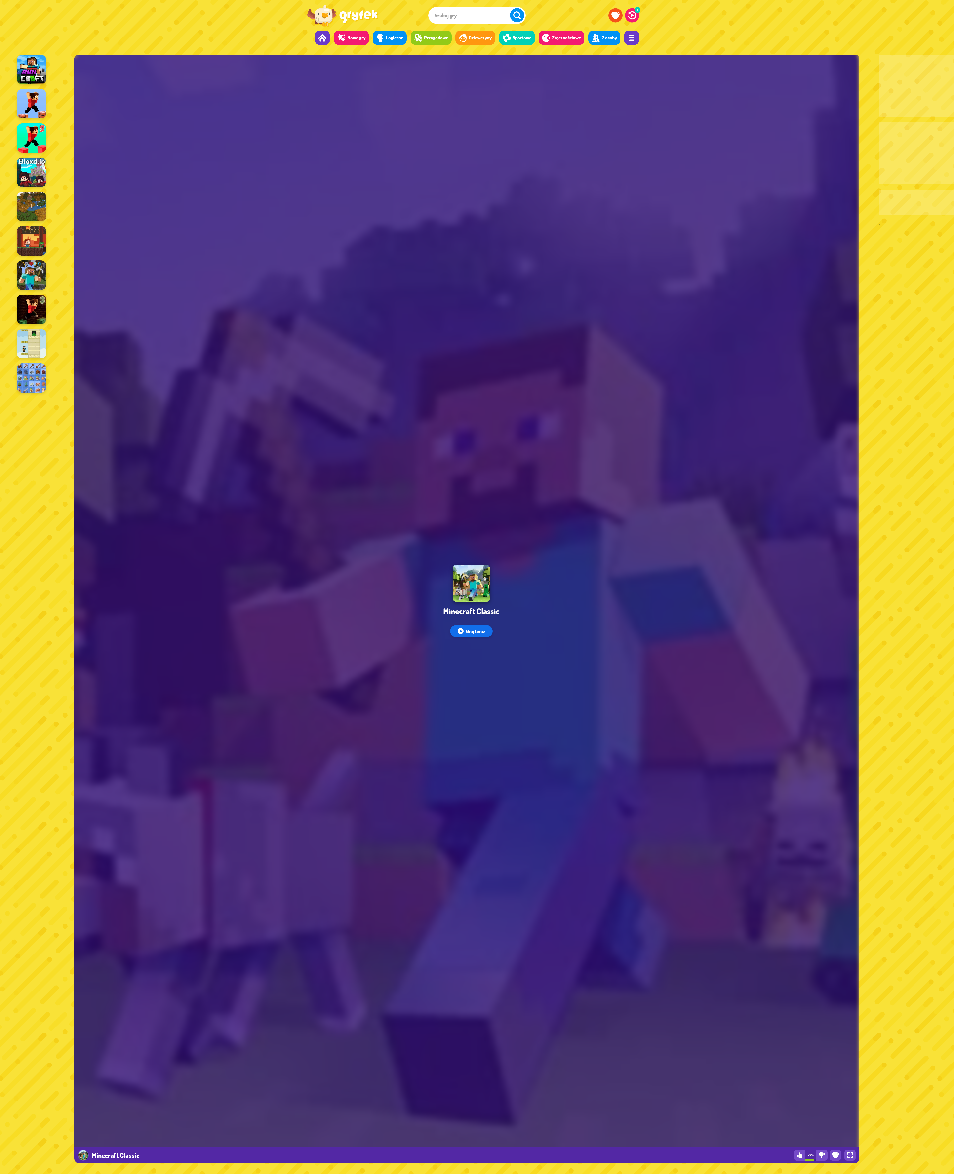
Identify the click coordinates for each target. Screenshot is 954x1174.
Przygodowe (436, 38)
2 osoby (609, 38)
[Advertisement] (916, 86)
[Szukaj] (517, 15)
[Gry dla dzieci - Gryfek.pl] (342, 16)
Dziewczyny (480, 38)
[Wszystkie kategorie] (631, 38)
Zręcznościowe (566, 38)
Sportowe (522, 38)
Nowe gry (356, 38)
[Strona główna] (322, 38)
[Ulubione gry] (615, 15)
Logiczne (394, 38)
